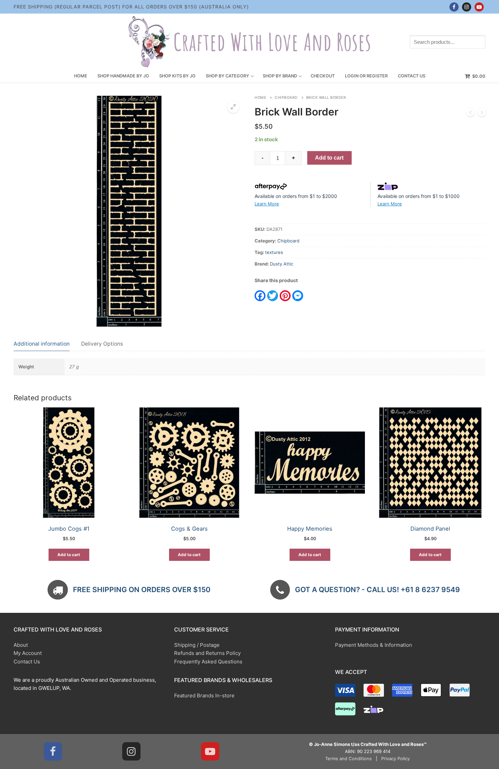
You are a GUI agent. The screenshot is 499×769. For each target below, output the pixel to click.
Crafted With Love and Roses (272, 42)
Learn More (267, 203)
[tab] (42, 344)
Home (260, 97)
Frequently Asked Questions (208, 661)
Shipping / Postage (197, 645)
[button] (233, 107)
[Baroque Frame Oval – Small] (470, 113)
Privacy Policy (395, 758)
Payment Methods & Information (373, 645)
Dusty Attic (281, 264)
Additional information (42, 344)
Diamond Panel (430, 528)
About (21, 645)
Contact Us (27, 661)
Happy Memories (309, 528)
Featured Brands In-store (204, 695)
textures (274, 252)
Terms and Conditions (348, 758)
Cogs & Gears (189, 528)
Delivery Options (102, 344)
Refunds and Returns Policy (207, 653)
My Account (28, 653)
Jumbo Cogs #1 (69, 528)
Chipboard (286, 97)
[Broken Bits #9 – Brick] (482, 113)
